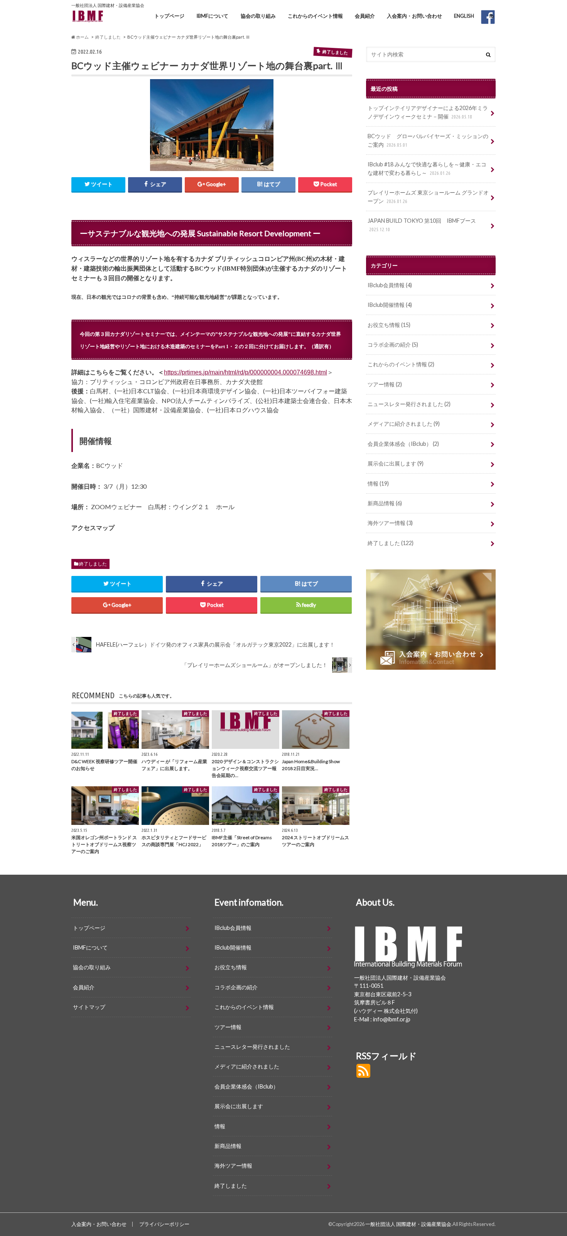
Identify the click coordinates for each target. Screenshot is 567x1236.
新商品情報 (385, 503)
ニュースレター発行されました (409, 404)
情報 (378, 483)
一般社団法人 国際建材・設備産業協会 (408, 1224)
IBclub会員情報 (390, 285)
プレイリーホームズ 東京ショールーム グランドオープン (428, 196)
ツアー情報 (385, 384)
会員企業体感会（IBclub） (403, 443)
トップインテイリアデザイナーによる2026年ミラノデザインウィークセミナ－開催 (428, 112)
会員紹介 (365, 16)
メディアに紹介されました (404, 423)
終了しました (93, 564)
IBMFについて (212, 16)
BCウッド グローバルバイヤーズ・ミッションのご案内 (428, 140)
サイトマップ (89, 1007)
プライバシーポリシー (164, 1224)
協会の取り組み (258, 16)
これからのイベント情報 (315, 16)
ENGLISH (464, 16)
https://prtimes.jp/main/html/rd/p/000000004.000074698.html (245, 372)
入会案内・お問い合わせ (414, 16)
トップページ (169, 16)
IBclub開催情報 (390, 304)
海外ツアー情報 (390, 523)
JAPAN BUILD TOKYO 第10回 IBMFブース (422, 224)
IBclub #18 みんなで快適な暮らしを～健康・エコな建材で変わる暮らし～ (427, 168)
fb (491, 16)
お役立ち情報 (389, 325)
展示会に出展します (396, 463)
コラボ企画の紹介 (393, 344)
